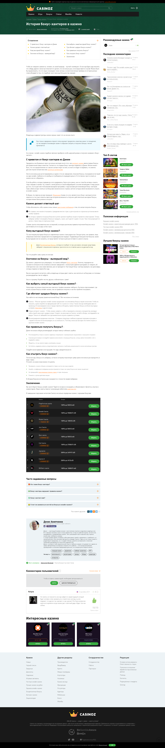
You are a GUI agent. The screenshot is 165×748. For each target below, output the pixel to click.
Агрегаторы (61, 675)
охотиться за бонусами (55, 170)
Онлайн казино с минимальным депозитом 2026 (118, 230)
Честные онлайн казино (34, 682)
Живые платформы (63, 672)
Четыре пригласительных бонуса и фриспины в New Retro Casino (129, 246)
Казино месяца (62, 682)
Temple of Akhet (124, 169)
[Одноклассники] (94, 511)
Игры (40, 14)
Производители (62, 662)
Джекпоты (29, 672)
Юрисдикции (61, 685)
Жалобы (68, 14)
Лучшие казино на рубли (34, 685)
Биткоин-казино (31, 695)
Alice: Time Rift (124, 200)
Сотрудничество (94, 662)
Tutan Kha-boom (124, 190)
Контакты (123, 678)
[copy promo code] (40, 640)
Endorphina (123, 160)
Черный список (31, 665)
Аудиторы (60, 692)
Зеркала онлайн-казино (34, 688)
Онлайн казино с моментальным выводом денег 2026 (120, 224)
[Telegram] (96, 511)
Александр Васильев (47, 563)
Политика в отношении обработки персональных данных (128, 669)
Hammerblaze (124, 179)
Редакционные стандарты (128, 681)
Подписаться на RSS (89, 740)
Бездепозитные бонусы (34, 692)
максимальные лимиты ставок (48, 372)
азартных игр (71, 389)
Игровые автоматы (32, 678)
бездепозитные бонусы (48, 245)
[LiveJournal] (88, 511)
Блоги (59, 698)
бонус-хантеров (72, 262)
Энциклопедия (31, 698)
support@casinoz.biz (110, 2)
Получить (134, 251)
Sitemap (122, 685)
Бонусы (49, 14)
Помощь (122, 675)
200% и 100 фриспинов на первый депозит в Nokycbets (128, 256)
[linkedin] (44, 526)
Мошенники (57, 195)
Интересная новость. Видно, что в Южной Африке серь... (118, 135)
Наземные (60, 678)
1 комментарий (85, 29)
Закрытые (29, 669)
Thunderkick (123, 171)
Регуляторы (61, 688)
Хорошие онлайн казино (111, 221)
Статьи (58, 14)
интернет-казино (78, 163)
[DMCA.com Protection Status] (81, 734)
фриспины (38, 308)
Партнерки (92, 669)
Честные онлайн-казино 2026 (113, 227)
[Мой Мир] (91, 511)
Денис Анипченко (42, 29)
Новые (28, 662)
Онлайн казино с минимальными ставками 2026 (118, 233)
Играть (94, 406)
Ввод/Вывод (61, 665)
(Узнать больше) (103, 745)
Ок (112, 745)
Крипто (59, 669)
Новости (79, 14)
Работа (91, 665)
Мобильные (61, 695)
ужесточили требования (65, 207)
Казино (31, 14)
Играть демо (127, 164)
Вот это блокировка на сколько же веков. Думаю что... (118, 87)
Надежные (29, 675)
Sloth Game (123, 158)
